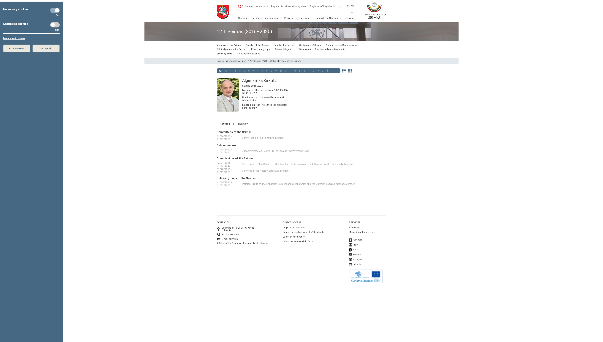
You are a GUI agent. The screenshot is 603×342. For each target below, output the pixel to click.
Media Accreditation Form (362, 232)
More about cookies (14, 38)
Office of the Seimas (326, 18)
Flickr (355, 244)
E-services (354, 227)
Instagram (358, 259)
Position (225, 123)
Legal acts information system (289, 6)
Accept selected (16, 48)
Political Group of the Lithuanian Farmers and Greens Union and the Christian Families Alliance (293, 183)
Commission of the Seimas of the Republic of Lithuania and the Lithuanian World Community (292, 164)
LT (347, 6)
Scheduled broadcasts (255, 6)
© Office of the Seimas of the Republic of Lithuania (242, 243)
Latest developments (294, 236)
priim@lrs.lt (234, 239)
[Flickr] (350, 244)
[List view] (344, 70)
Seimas (242, 18)
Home (220, 61)
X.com (356, 249)
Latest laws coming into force (298, 241)
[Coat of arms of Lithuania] (223, 12)
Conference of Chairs (310, 45)
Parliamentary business (265, 18)
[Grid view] (350, 70)
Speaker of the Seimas (257, 45)
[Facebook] (350, 239)
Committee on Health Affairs (258, 137)
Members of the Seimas (229, 45)
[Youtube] (350, 254)
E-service (348, 18)
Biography (243, 123)
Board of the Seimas (284, 45)
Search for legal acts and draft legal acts (303, 232)
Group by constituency (248, 53)
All (220, 70)
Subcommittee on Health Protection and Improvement (272, 151)
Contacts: (223, 222)
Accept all (46, 48)
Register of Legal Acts (323, 6)
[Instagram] (350, 259)
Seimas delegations (284, 49)
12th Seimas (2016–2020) (261, 61)
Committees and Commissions (341, 45)
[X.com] (350, 249)
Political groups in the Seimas (232, 49)
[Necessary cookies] (55, 10)
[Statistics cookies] (55, 24)
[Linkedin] (350, 264)
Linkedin (357, 264)
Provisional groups (260, 49)
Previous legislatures (296, 18)
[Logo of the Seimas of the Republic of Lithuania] (374, 10)
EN (352, 6)
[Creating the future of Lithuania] (366, 282)
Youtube (357, 254)
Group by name (224, 53)
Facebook (357, 239)
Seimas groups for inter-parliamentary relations (323, 49)
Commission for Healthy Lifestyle (260, 170)
